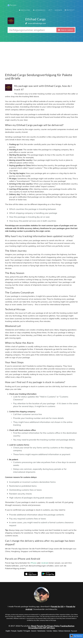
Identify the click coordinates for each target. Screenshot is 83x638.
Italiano (55, 631)
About (33, 626)
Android (44, 563)
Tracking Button (67, 626)
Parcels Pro (25, 10)
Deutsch (33, 631)
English (8, 631)
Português (26, 631)
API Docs (51, 628)
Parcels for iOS (57, 606)
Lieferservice (40, 10)
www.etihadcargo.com (37, 23)
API (44, 628)
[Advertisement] (41, 56)
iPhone (33, 563)
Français (13, 631)
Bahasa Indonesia (64, 631)
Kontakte (58, 10)
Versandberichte (35, 628)
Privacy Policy (53, 626)
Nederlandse (41, 631)
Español (19, 631)
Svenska (49, 631)
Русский (74, 631)
